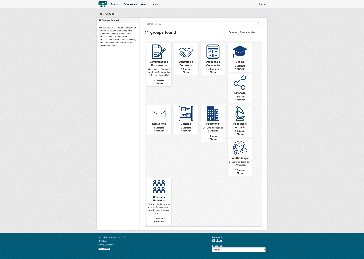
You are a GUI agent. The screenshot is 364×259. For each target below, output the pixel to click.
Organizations (130, 4)
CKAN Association (106, 244)
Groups (144, 4)
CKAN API (102, 241)
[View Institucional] (159, 119)
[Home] (101, 13)
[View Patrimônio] (213, 123)
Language (217, 245)
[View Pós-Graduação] (240, 157)
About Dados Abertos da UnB (111, 237)
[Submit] (258, 23)
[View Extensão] (240, 88)
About (155, 4)
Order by (233, 32)
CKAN (217, 240)
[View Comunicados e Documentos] (159, 65)
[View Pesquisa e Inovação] (240, 121)
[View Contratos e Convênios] (186, 59)
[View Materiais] (186, 119)
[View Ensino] (240, 57)
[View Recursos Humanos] (159, 201)
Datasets (115, 4)
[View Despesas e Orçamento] (213, 59)
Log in (262, 4)
